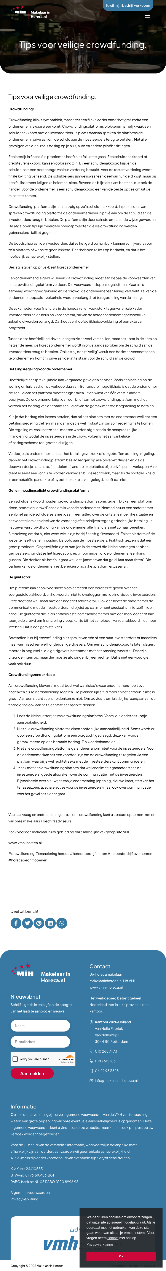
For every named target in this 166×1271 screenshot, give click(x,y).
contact (112, 1238)
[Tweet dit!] (27, 923)
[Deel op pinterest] (39, 923)
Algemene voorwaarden (30, 1192)
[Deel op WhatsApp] (61, 923)
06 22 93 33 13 (107, 1070)
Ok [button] (121, 1256)
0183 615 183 (105, 1061)
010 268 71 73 (106, 1051)
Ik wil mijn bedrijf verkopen (128, 5)
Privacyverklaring (24, 1199)
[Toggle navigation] (147, 17)
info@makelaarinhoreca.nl (116, 1080)
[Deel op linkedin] (50, 923)
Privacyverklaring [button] (99, 1244)
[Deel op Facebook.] (16, 923)
